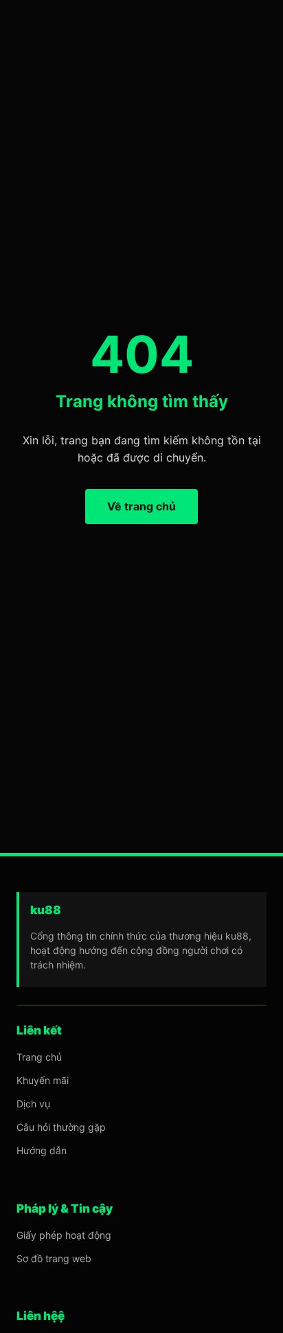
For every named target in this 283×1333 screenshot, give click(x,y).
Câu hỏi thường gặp (61, 1127)
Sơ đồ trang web (53, 1258)
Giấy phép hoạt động (63, 1235)
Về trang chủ (141, 506)
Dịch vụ (33, 1103)
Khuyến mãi (42, 1080)
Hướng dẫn (41, 1150)
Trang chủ (39, 1057)
